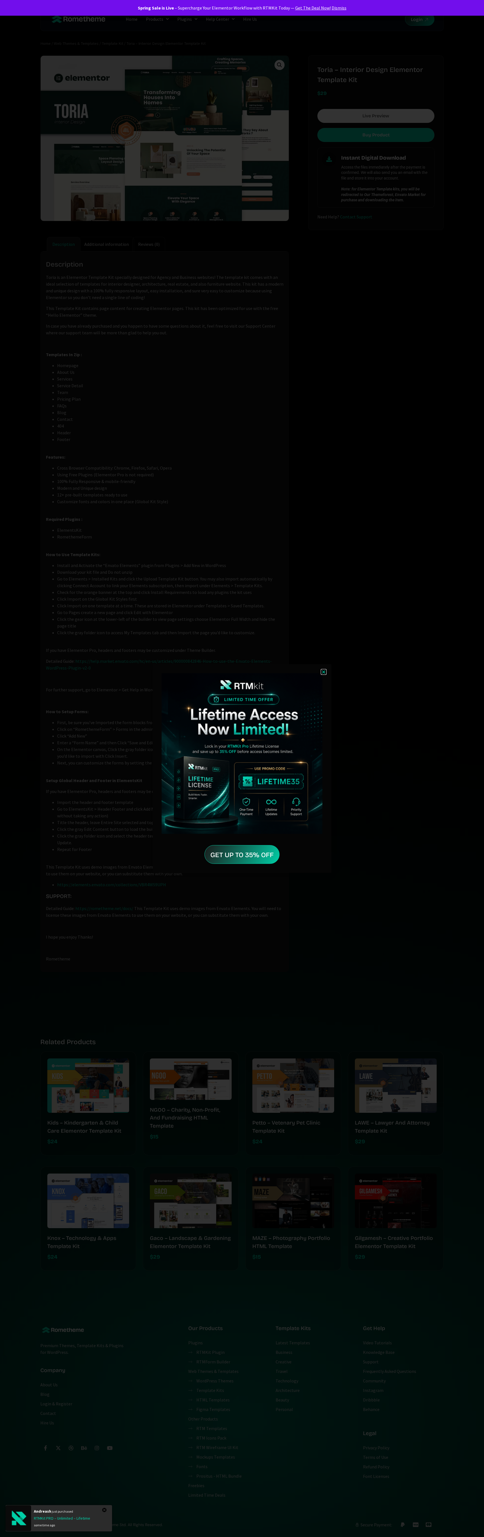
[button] (324, 672)
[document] (242, 768)
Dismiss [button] (339, 8)
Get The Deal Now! (313, 8)
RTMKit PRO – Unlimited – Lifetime (62, 1518)
